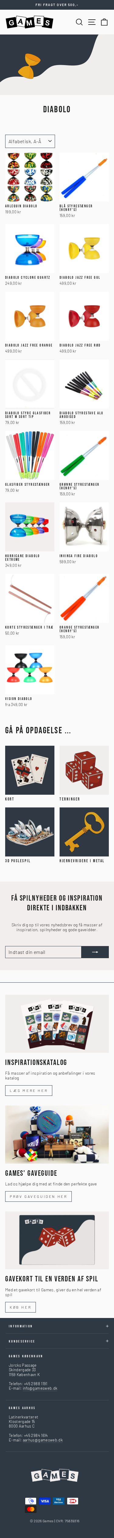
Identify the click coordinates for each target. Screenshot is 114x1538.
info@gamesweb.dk (40, 1388)
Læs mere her (29, 1090)
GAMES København (26, 1356)
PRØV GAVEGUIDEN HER (38, 1196)
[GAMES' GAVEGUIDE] (57, 1135)
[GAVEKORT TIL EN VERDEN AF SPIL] (57, 1240)
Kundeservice (22, 1341)
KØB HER (20, 1307)
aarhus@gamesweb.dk (43, 1440)
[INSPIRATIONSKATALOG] (57, 1024)
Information (21, 1326)
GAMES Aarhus (22, 1408)
